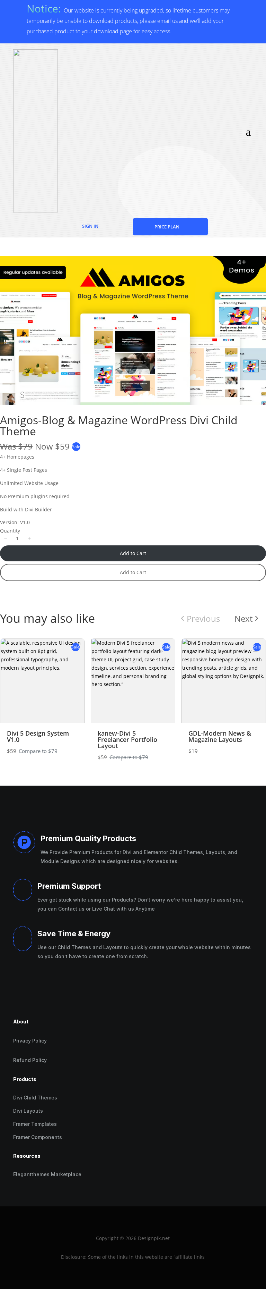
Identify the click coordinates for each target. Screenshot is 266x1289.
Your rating (75, 592)
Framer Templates (35, 1124)
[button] (5, 538)
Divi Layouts (28, 1111)
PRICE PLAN (166, 227)
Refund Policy (30, 1060)
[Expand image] (257, 265)
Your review (76, 647)
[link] (247, 618)
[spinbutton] (17, 538)
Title (68, 612)
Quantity (10, 530)
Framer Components (37, 1137)
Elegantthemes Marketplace (47, 1174)
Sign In (90, 226)
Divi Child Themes (35, 1097)
